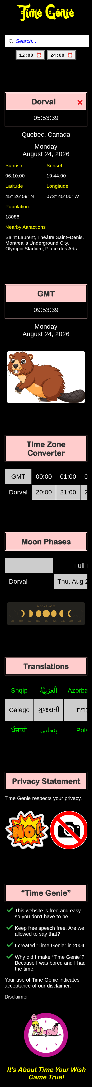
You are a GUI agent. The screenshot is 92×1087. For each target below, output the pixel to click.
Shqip (19, 690)
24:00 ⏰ (61, 55)
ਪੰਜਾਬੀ (19, 730)
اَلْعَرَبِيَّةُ (48, 690)
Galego (19, 709)
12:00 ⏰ (30, 55)
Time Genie (46, 13)
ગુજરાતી (49, 709)
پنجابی (48, 730)
